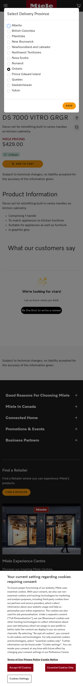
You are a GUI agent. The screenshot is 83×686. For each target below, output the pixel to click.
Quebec (17, 79)
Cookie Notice (49, 660)
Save (69, 106)
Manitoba (18, 36)
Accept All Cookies (20, 667)
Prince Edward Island (26, 74)
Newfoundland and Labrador (31, 47)
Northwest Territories (26, 52)
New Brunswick (23, 41)
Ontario (17, 68)
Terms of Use (15, 660)
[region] (41, 628)
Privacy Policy (32, 660)
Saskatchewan (22, 85)
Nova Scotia (20, 58)
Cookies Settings (19, 678)
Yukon (16, 90)
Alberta (17, 25)
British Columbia (23, 31)
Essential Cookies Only (60, 667)
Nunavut (18, 63)
